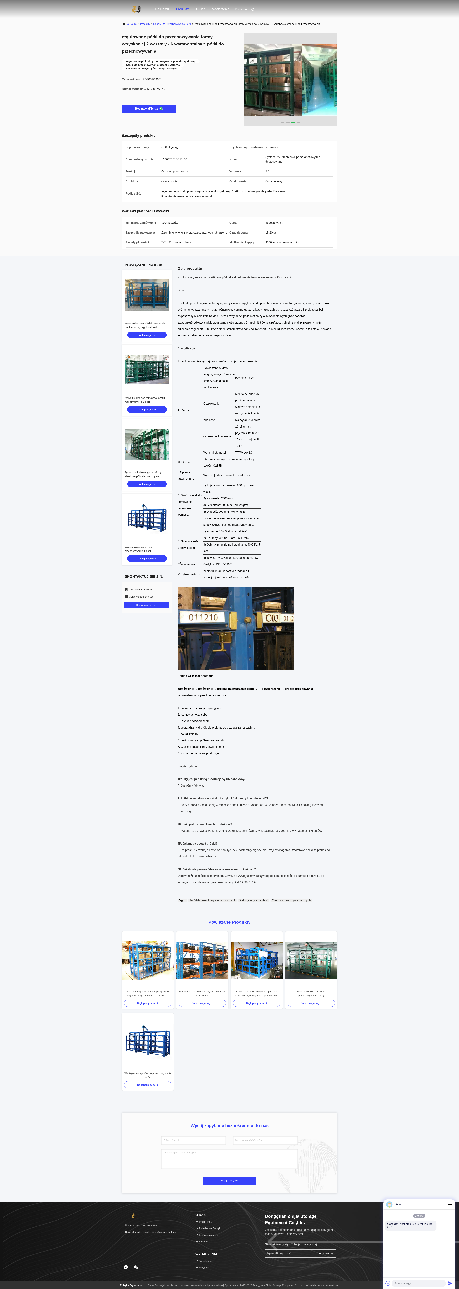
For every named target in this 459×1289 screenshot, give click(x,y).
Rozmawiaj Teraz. (146, 108)
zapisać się (327, 1253)
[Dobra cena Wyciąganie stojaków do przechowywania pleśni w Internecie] (147, 518)
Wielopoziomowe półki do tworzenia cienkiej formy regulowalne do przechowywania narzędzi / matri (145, 327)
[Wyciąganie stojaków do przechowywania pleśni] (148, 1042)
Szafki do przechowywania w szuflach (212, 900)
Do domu (162, 9)
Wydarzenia (220, 9)
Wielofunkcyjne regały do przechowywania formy (311, 993)
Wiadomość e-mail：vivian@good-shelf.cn (151, 1232)
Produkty (182, 9)
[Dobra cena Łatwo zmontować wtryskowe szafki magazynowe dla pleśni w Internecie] (147, 369)
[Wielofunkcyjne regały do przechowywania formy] (311, 960)
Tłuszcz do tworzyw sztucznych (291, 900)
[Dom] (136, 9)
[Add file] (388, 1283)
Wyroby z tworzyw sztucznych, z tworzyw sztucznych (202, 993)
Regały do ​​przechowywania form (172, 23)
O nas (200, 9)
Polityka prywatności (131, 1285)
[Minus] (450, 1204)
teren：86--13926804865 (142, 1225)
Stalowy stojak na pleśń (253, 900)
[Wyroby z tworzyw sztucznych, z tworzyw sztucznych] (202, 960)
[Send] (450, 1283)
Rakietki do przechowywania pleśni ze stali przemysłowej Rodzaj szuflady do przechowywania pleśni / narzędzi (256, 993)
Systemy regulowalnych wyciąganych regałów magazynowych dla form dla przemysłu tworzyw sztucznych (148, 993)
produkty (145, 23)
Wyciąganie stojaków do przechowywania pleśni (147, 1075)
